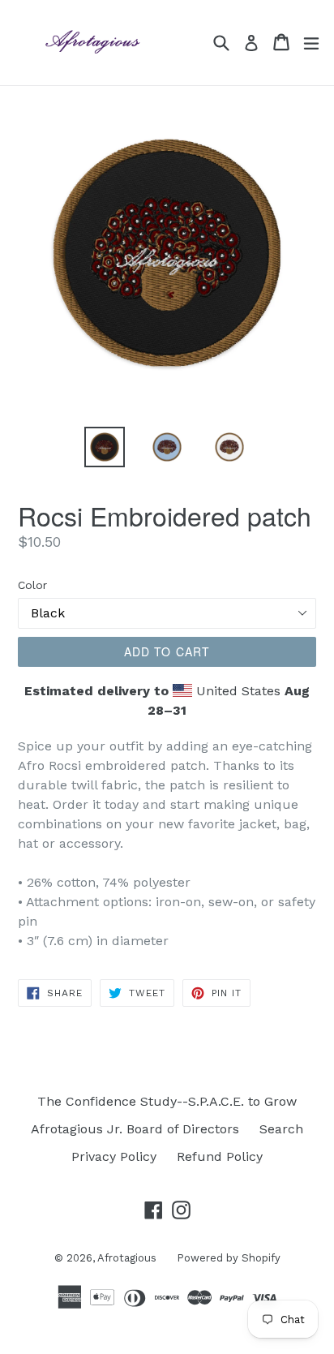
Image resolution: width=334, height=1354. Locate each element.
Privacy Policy (113, 1156)
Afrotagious (126, 1258)
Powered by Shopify (228, 1258)
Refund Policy (220, 1156)
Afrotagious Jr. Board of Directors (135, 1129)
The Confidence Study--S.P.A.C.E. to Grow (167, 1101)
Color (32, 584)
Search (281, 1129)
